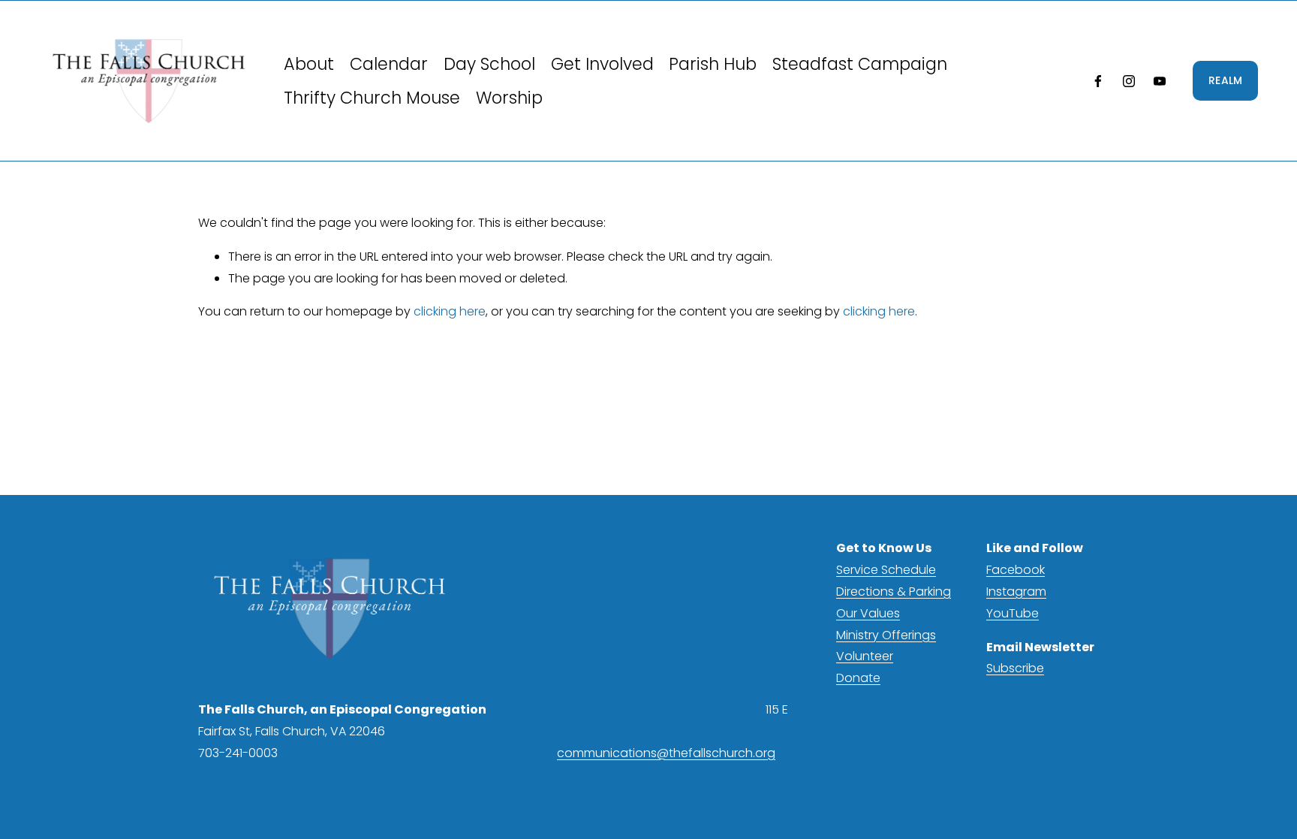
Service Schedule (886, 569)
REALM (1225, 80)
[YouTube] (1159, 81)
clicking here (450, 311)
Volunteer (864, 656)
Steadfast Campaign (859, 64)
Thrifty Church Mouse (372, 98)
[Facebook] (1098, 81)
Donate (858, 678)
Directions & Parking (893, 591)
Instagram (1016, 591)
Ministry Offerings (886, 635)
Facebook (1015, 569)
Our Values (868, 613)
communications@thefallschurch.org (666, 753)
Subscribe (1015, 668)
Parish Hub (713, 64)
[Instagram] (1128, 81)
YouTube (1012, 613)
